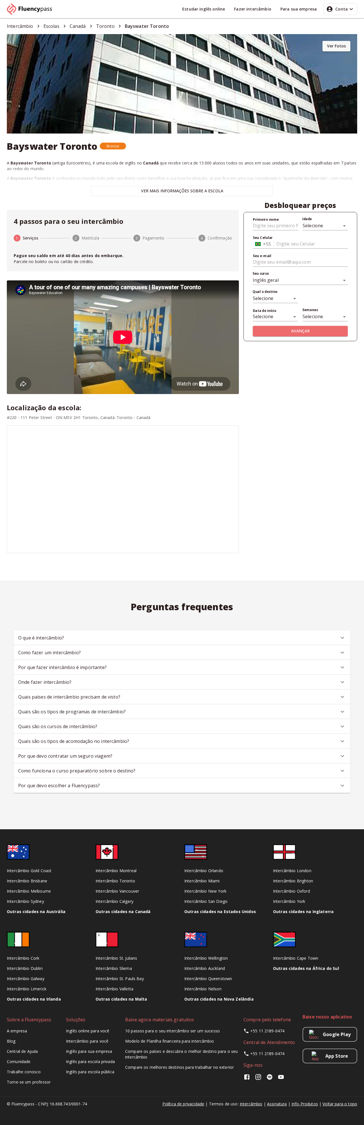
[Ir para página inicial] (32, 9)
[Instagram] (258, 1079)
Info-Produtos (304, 1104)
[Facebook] (248, 1079)
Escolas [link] (51, 26)
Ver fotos (336, 46)
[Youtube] (281, 1079)
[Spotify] (269, 1079)
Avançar (300, 331)
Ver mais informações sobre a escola (182, 190)
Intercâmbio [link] (20, 26)
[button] (113, 146)
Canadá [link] (78, 26)
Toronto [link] (105, 26)
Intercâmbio (251, 1104)
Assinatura (277, 1104)
